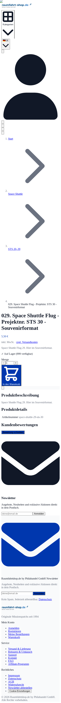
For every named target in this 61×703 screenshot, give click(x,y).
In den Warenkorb (11, 384)
